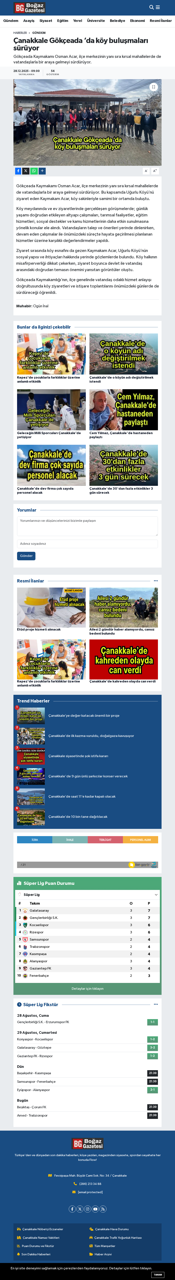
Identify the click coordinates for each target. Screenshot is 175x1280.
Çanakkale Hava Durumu (112, 1229)
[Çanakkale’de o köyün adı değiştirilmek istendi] (123, 354)
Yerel (77, 21)
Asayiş (28, 21)
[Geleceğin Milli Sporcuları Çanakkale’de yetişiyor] (51, 409)
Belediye (117, 21)
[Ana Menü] (158, 8)
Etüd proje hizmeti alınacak (39, 629)
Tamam (158, 1275)
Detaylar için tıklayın (88, 989)
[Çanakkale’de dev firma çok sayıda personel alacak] (51, 465)
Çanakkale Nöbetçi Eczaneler (42, 1229)
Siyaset (45, 21)
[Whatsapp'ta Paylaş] (34, 171)
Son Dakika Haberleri (36, 1254)
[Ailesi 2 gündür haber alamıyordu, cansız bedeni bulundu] (123, 607)
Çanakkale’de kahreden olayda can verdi (122, 681)
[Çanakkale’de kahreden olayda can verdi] (123, 659)
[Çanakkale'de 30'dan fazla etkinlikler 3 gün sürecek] (123, 465)
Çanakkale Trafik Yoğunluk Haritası (118, 1237)
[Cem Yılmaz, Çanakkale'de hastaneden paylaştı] (123, 409)
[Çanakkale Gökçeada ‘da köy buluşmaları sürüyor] (87, 122)
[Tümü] (156, 581)
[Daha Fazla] (42, 171)
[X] (79, 1209)
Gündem (10, 21)
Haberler (20, 32)
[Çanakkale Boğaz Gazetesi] (29, 7)
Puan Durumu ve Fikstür (38, 1246)
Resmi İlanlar (161, 21)
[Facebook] (72, 1209)
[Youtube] (95, 1209)
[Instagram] (87, 1209)
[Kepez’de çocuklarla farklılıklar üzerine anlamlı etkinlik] (51, 354)
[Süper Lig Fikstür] (156, 1005)
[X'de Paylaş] (25, 171)
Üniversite (96, 21)
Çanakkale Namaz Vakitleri (41, 1237)
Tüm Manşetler (104, 1246)
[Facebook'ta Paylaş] (18, 171)
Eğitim (62, 21)
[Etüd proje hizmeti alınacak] (51, 607)
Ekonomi (137, 21)
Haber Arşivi (103, 1254)
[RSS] (102, 1209)
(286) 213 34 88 (90, 1184)
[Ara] (151, 8)
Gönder (26, 556)
